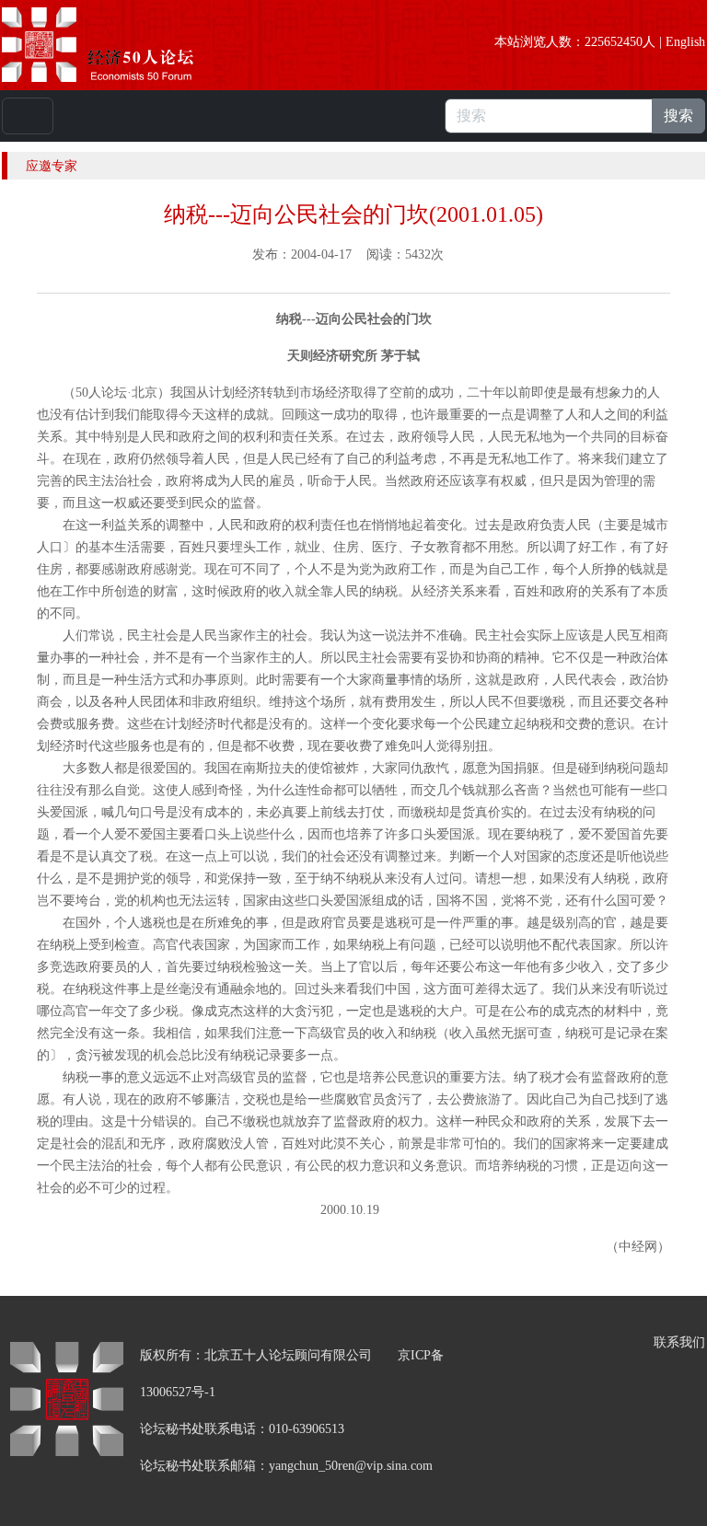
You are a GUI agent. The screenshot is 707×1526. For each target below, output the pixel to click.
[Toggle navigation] (27, 116)
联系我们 (679, 1342)
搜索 (678, 115)
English (685, 42)
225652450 (614, 42)
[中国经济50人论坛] (119, 44)
